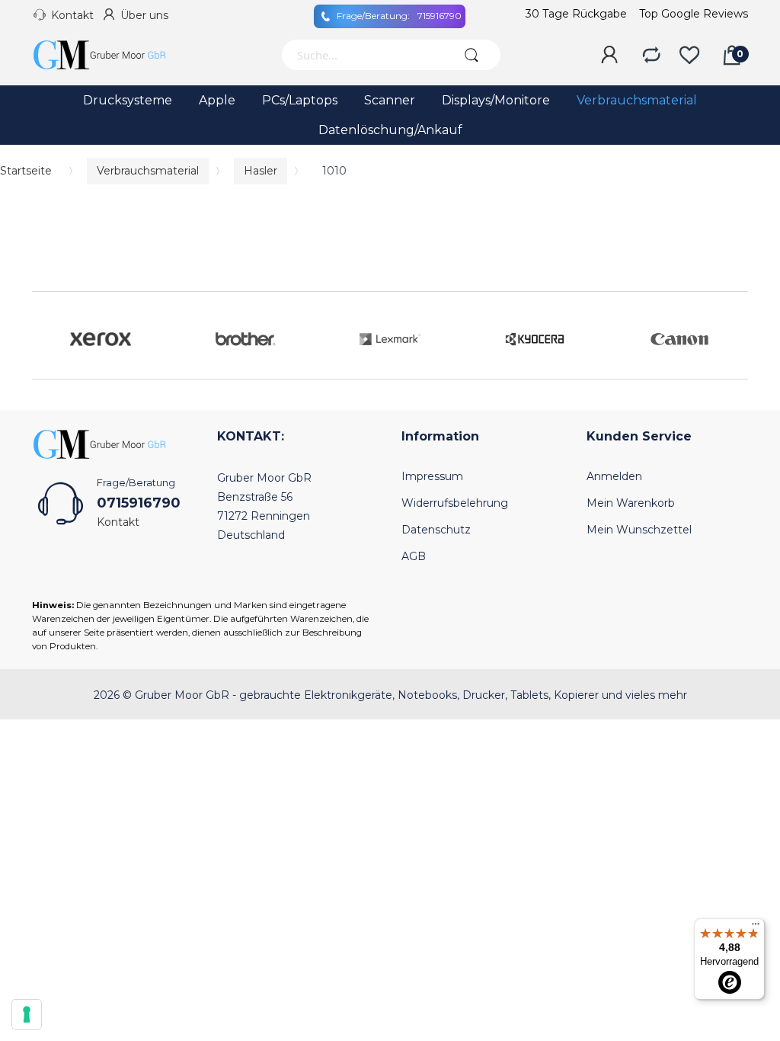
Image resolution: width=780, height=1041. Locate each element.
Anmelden (614, 476)
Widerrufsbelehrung (454, 503)
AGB (413, 556)
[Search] (471, 55)
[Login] (609, 55)
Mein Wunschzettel (639, 530)
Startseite (26, 171)
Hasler (260, 171)
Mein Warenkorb (631, 503)
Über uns (144, 15)
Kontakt (72, 15)
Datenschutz (436, 530)
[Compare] (651, 55)
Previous (47, 335)
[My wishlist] (689, 55)
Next (732, 335)
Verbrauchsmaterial (148, 171)
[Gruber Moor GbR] (112, 55)
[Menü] (755, 927)
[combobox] (362, 55)
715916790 (399, 15)
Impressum (432, 476)
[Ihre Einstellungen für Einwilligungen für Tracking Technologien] (26, 1014)
